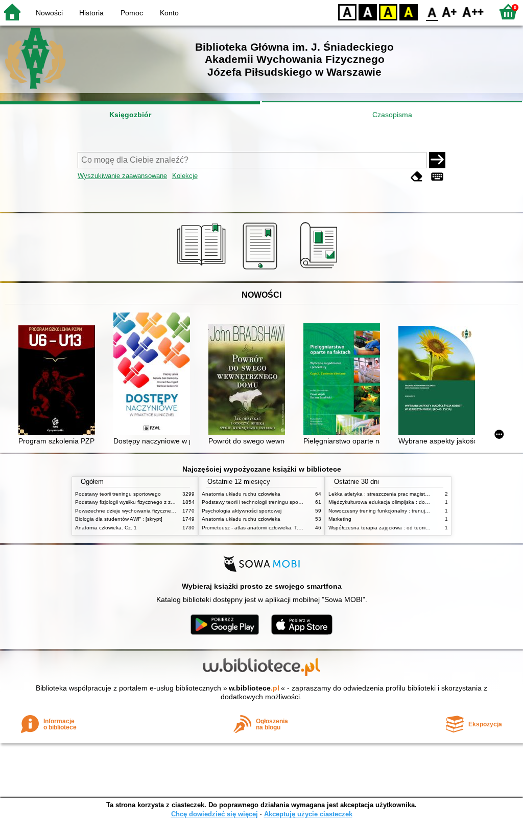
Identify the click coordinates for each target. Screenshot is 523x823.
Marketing (339, 519)
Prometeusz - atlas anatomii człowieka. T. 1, (253, 527)
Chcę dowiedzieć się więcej (214, 814)
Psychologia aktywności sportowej (241, 511)
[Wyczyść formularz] (417, 176)
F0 (432, 11)
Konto (169, 13)
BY (408, 11)
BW (367, 11)
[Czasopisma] (320, 269)
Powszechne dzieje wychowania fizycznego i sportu (135, 511)
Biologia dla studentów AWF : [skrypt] (118, 519)
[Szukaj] (437, 160)
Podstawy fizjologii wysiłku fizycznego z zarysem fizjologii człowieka (153, 502)
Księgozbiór (130, 114)
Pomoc (132, 13)
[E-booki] (261, 269)
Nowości (49, 13)
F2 (473, 11)
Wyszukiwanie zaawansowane (122, 176)
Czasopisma (392, 114)
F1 (450, 11)
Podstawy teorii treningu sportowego (118, 494)
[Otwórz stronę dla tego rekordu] (59, 381)
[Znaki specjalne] (437, 176)
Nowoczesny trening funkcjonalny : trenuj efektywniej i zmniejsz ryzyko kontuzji (420, 511)
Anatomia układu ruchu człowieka (241, 494)
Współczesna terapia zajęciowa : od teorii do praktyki (390, 527)
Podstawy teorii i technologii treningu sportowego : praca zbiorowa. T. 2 (285, 502)
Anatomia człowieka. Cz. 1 (106, 527)
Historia (91, 13)
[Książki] (203, 269)
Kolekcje (185, 176)
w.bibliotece (254, 688)
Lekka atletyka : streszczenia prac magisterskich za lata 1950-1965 (407, 494)
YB (388, 11)
